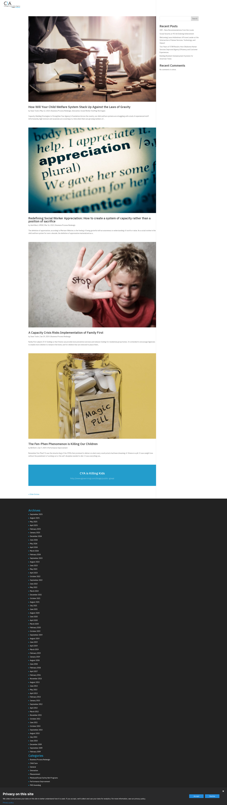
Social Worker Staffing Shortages (93, 111)
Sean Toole (35, 111)
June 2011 (34, 722)
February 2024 (35, 554)
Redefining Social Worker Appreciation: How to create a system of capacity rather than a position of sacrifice (89, 219)
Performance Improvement (58, 448)
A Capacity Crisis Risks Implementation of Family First (65, 332)
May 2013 (33, 690)
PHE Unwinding (35, 785)
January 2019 (35, 657)
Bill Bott (34, 448)
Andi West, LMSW (37, 225)
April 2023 (34, 573)
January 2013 (35, 701)
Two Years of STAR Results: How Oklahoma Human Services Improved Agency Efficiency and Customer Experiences (179, 49)
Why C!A (198, 5)
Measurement (35, 774)
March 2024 (34, 551)
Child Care (34, 763)
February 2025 (35, 529)
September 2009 (36, 748)
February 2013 (35, 697)
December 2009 (36, 744)
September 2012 (36, 704)
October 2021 (35, 598)
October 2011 (35, 719)
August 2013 (34, 682)
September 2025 (36, 514)
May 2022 (33, 587)
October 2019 (35, 631)
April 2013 (34, 693)
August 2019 (34, 639)
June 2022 (34, 584)
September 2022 (36, 580)
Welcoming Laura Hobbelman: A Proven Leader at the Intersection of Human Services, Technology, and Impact (179, 40)
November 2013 (36, 679)
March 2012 (34, 712)
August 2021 (34, 602)
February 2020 (35, 627)
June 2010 (34, 741)
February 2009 (35, 752)
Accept (196, 796)
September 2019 (36, 635)
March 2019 (34, 649)
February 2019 (35, 653)
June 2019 (34, 642)
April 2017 (34, 671)
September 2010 (36, 730)
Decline (212, 796)
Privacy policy (8, 803)
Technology (184, 5)
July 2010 (33, 737)
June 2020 (34, 617)
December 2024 (36, 536)
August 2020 (34, 613)
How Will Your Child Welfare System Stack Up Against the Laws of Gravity (79, 107)
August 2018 (34, 660)
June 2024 (34, 540)
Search (194, 19)
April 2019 (34, 646)
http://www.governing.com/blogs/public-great (92, 478)
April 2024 (34, 547)
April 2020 (34, 620)
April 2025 (34, 525)
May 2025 (33, 522)
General (33, 767)
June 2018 (34, 664)
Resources (212, 5)
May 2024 (33, 544)
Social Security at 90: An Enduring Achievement (177, 34)
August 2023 (34, 562)
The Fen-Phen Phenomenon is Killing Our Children (63, 444)
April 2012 (34, 708)
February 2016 (35, 675)
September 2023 (36, 558)
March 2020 (34, 624)
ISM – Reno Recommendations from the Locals (177, 30)
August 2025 (34, 518)
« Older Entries (33, 494)
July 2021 (33, 606)
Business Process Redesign (61, 111)
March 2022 (34, 591)
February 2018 (35, 668)
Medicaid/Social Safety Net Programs (44, 778)
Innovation (76, 111)
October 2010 (35, 726)
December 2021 (36, 595)
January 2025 (35, 533)
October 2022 (35, 576)
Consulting (169, 5)
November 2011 (36, 715)
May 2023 (33, 569)
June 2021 (34, 609)
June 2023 (34, 565)
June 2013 (34, 686)
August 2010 (34, 733)
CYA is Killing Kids (92, 473)
